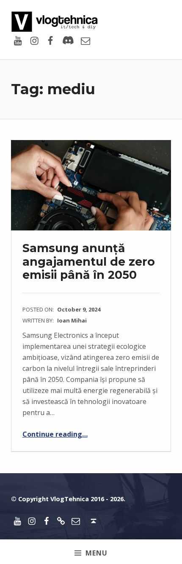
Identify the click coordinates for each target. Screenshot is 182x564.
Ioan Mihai (72, 320)
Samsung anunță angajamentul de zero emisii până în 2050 (88, 261)
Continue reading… (55, 434)
